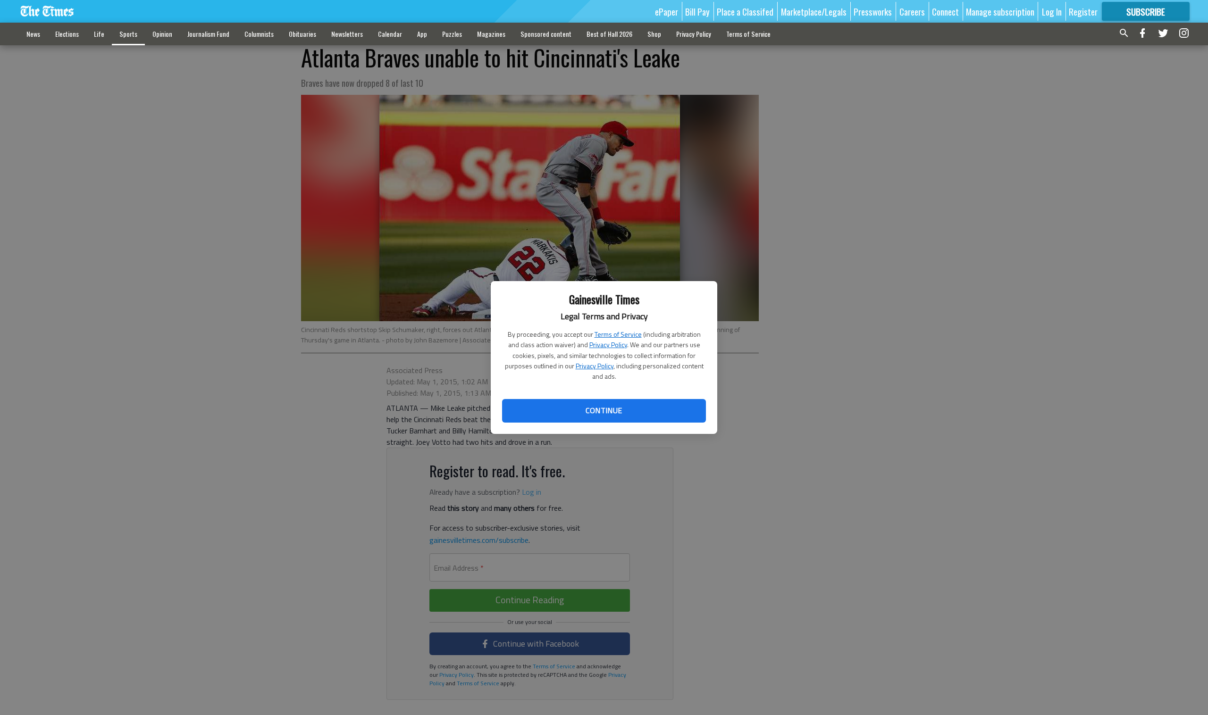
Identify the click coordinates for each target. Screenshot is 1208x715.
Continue (604, 410)
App (422, 34)
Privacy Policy (608, 344)
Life (99, 34)
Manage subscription (1000, 11)
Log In (1052, 11)
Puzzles (452, 34)
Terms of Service (618, 334)
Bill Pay (697, 11)
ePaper (666, 11)
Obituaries (302, 34)
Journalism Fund (208, 34)
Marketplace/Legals (814, 11)
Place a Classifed (745, 11)
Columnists (259, 34)
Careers (912, 11)
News (33, 34)
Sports (128, 34)
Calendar (390, 34)
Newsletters (347, 34)
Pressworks (873, 11)
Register (1083, 11)
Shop (654, 34)
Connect (945, 11)
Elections (67, 34)
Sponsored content (545, 34)
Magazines (491, 34)
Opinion (162, 34)
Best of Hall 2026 (609, 34)
